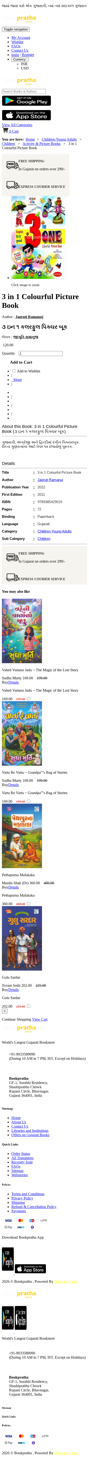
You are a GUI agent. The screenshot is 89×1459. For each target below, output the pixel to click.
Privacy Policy (22, 1198)
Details (13, 682)
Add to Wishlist (28, 371)
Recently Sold (22, 1162)
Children (8, 144)
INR (24, 64)
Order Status (20, 1154)
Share (16, 380)
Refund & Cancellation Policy (33, 1207)
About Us (18, 1122)
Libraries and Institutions (29, 1131)
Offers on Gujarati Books (30, 1135)
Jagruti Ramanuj (29, 317)
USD (25, 68)
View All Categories (17, 125)
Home (30, 139)
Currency (20, 59)
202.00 (26, 985)
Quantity (10, 353)
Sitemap (17, 1171)
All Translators (22, 1158)
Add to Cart (20, 362)
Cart (14, 131)
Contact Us (19, 50)
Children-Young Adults (59, 139)
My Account (20, 38)
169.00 (28, 678)
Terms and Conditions (27, 1194)
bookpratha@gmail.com (27, 1068)
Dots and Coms (66, 1281)
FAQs (15, 46)
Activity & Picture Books (42, 144)
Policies (6, 1425)
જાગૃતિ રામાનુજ (25, 337)
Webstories (19, 1175)
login (15, 55)
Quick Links (9, 1416)
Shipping (18, 1202)
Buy (5, 682)
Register (28, 55)
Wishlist (17, 42)
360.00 (34, 883)
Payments (18, 1211)
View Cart (39, 1019)
